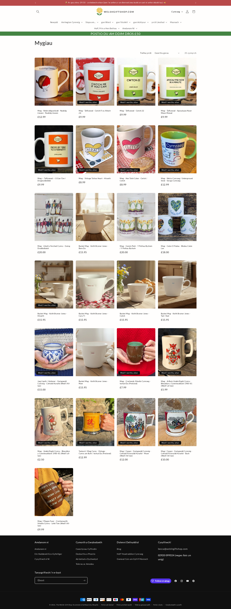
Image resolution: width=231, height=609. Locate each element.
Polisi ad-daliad (107, 605)
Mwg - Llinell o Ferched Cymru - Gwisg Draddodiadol (54, 247)
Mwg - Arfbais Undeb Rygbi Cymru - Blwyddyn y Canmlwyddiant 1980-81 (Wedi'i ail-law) (176, 383)
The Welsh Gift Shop (64, 605)
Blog (119, 549)
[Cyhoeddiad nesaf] (196, 3)
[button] (38, 11)
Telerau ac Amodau (85, 564)
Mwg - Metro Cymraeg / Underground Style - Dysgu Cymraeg (177, 179)
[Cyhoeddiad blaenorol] (35, 3)
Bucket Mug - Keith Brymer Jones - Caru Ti (93, 315)
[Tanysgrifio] (84, 580)
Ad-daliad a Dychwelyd (87, 559)
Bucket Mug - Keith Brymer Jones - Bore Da (93, 247)
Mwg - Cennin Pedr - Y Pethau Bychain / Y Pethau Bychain (136, 247)
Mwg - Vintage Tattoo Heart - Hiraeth (95, 178)
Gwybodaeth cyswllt (174, 605)
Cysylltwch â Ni (42, 559)
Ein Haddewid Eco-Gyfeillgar (48, 554)
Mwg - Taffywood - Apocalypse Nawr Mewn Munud (176, 112)
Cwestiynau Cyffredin (86, 549)
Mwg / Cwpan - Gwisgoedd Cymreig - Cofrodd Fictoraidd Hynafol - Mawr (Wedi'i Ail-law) (135, 453)
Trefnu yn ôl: (146, 53)
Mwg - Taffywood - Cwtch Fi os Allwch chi (95, 112)
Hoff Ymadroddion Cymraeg (130, 554)
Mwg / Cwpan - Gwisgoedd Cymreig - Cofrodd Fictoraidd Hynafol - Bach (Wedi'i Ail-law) (176, 453)
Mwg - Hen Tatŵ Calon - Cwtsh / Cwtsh (133, 179)
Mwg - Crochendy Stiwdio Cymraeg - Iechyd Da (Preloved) (135, 382)
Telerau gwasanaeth (142, 605)
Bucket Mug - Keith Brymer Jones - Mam (93, 382)
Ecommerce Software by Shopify (85, 605)
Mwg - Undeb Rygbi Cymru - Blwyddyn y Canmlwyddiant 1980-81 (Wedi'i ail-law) (54, 453)
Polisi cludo (158, 605)
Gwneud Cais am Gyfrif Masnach (132, 559)
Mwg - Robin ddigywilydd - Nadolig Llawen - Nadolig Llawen (52, 112)
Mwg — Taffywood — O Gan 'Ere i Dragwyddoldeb (52, 179)
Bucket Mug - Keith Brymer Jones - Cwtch (134, 315)
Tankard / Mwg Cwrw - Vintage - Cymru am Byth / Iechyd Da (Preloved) (95, 452)
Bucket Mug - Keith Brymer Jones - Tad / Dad (175, 315)
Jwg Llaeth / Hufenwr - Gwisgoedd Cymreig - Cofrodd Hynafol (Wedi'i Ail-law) (54, 383)
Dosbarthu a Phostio (85, 554)
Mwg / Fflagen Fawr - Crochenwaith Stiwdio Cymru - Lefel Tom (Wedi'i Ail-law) (54, 523)
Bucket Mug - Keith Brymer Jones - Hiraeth (52, 315)
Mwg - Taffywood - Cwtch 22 (132, 111)
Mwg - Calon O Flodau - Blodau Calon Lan (176, 247)
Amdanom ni (40, 549)
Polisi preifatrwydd (124, 605)
